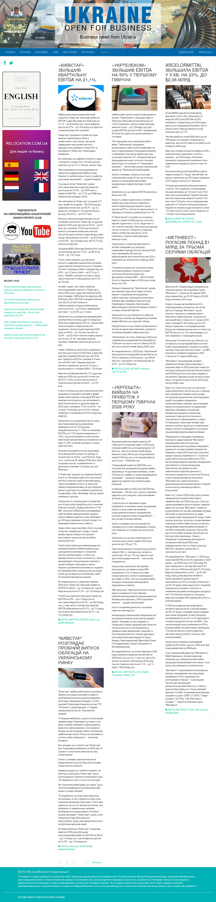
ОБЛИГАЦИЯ (171, 713)
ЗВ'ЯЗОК (84, 619)
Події (55, 52)
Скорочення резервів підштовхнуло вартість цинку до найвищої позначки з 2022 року (24, 290)
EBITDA (64, 619)
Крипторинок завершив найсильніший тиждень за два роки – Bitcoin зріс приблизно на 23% (24, 312)
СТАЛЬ (198, 222)
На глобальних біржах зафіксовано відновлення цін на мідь (22, 301)
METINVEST (182, 710)
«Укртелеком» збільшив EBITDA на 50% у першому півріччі (134, 72)
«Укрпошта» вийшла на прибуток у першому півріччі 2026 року (133, 397)
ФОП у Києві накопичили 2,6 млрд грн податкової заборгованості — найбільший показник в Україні (25, 325)
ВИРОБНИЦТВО (173, 222)
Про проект (88, 52)
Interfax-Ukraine (55, 897)
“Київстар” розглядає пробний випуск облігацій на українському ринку (78, 650)
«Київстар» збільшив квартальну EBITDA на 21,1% (77, 72)
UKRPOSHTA (129, 672)
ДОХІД (126, 368)
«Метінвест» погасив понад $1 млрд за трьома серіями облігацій (187, 244)
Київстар (94, 619)
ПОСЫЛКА (117, 675)
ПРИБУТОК (188, 222)
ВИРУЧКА (74, 619)
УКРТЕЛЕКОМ (119, 372)
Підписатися (186, 52)
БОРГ (192, 710)
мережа (145, 368)
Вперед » (97, 862)
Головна (10, 52)
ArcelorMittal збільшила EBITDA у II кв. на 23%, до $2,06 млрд (186, 72)
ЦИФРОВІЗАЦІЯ (66, 623)
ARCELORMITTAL (176, 218)
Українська (205, 52)
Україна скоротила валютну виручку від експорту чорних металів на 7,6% (24, 336)
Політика (25, 52)
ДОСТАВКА (142, 672)
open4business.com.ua (31, 897)
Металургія (201, 710)
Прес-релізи (70, 52)
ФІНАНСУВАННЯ (66, 849)
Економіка (41, 52)
